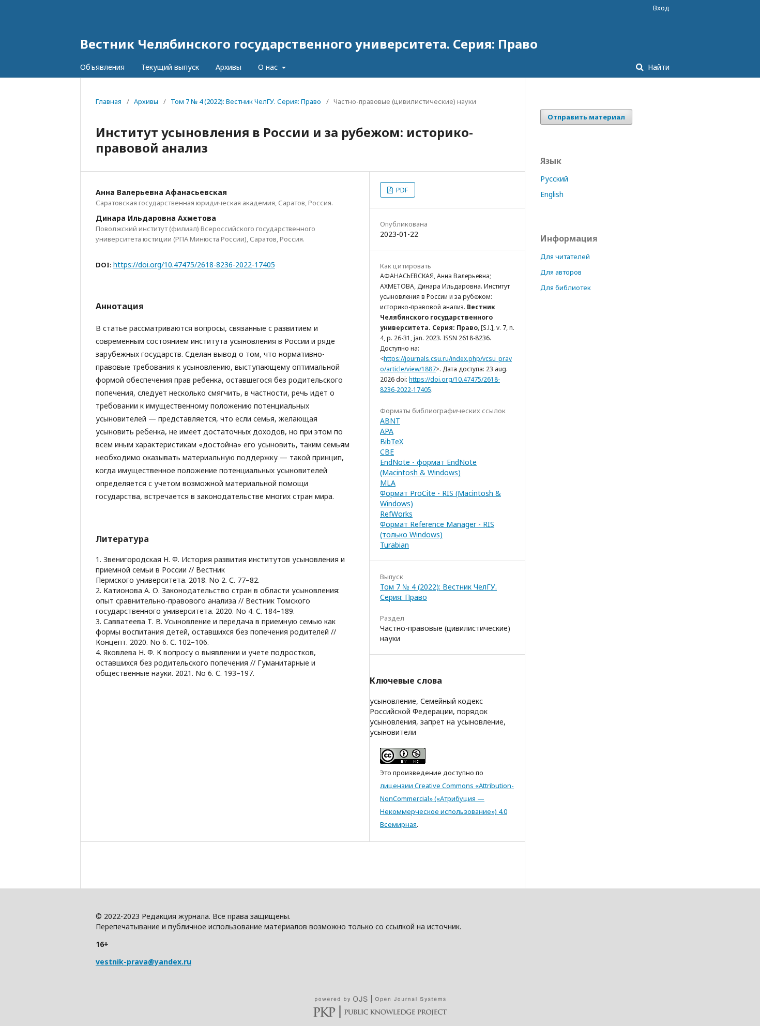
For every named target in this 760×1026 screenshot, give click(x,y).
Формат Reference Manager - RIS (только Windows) (437, 529)
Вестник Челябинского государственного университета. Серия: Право (309, 43)
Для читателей (565, 256)
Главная (108, 101)
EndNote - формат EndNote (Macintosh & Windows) (428, 467)
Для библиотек (565, 287)
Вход (661, 7)
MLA (388, 483)
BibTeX (391, 441)
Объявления (102, 67)
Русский (554, 179)
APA (386, 431)
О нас (269, 67)
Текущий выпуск (170, 67)
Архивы (228, 67)
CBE (387, 452)
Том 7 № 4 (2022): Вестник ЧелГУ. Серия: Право (246, 101)
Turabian (394, 545)
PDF (401, 189)
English (552, 194)
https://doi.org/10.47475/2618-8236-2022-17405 (194, 264)
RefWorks (396, 514)
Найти (658, 67)
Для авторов (561, 272)
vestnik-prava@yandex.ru (143, 962)
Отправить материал (586, 117)
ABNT (390, 421)
